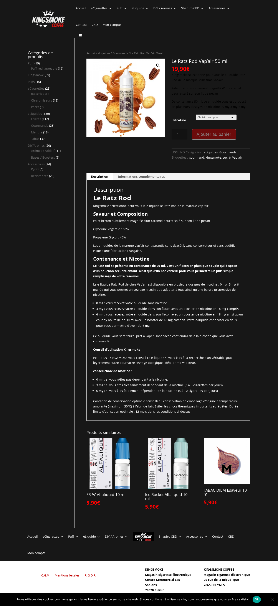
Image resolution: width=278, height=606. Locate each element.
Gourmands (120, 53)
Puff (119, 8)
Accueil (81, 8)
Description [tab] (99, 176)
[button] (158, 65)
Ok (257, 599)
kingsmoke (213, 157)
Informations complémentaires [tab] (141, 176)
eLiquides (104, 53)
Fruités (36, 119)
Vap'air (237, 157)
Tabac (35, 139)
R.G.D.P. (90, 575)
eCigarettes (99, 8)
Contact (81, 25)
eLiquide (138, 8)
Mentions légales (67, 575)
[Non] (272, 599)
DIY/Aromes (36, 145)
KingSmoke (36, 75)
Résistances (39, 176)
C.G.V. (45, 575)
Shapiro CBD (190, 8)
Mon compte (112, 25)
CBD (95, 25)
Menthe (36, 132)
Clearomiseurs (41, 100)
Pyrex (35, 169)
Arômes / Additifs (43, 151)
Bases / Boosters (43, 157)
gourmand (196, 157)
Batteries (37, 94)
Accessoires (216, 8)
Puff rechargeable (44, 68)
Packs (35, 107)
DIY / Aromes (162, 8)
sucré (227, 157)
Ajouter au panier (214, 134)
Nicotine (179, 120)
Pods (31, 82)
